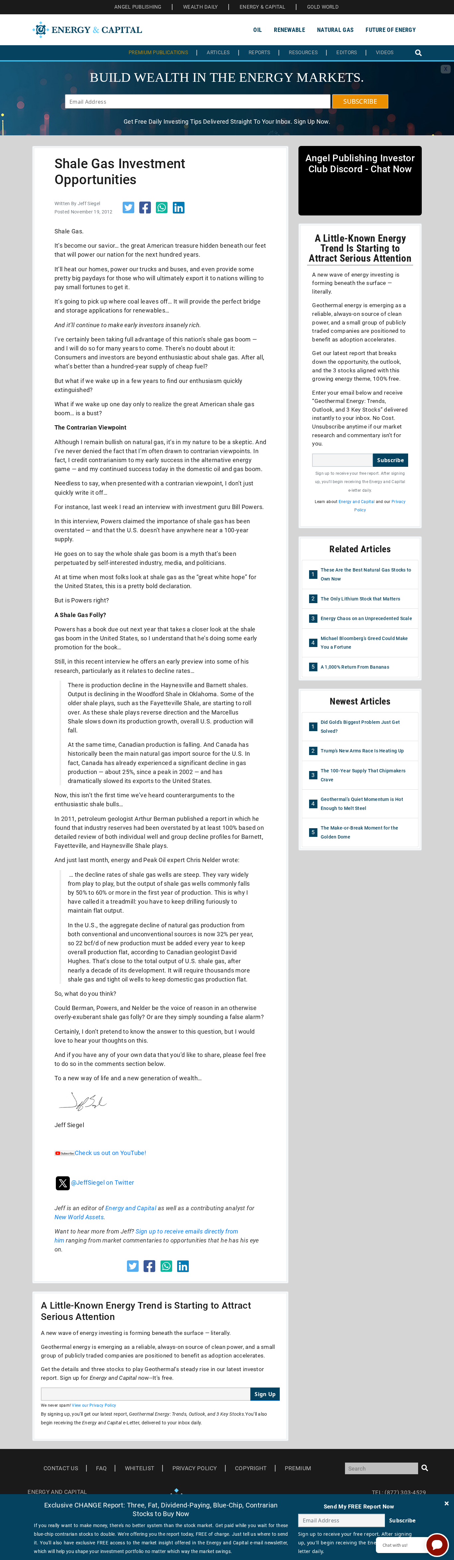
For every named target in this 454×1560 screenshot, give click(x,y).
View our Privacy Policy (94, 1405)
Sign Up (265, 1394)
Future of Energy (391, 29)
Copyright (251, 1468)
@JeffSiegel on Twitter (102, 1182)
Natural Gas (335, 29)
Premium (298, 1468)
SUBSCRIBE (360, 101)
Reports (259, 53)
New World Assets (79, 1217)
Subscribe (390, 460)
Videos (385, 53)
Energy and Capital (130, 1208)
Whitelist (140, 1468)
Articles (218, 53)
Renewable (289, 29)
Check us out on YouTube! (111, 1152)
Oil (257, 29)
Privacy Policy (194, 1468)
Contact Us (61, 1468)
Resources (303, 53)
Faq (101, 1468)
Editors (346, 53)
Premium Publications (158, 53)
